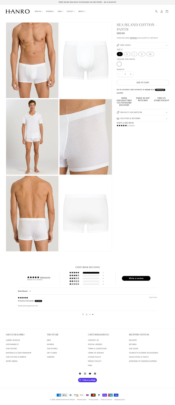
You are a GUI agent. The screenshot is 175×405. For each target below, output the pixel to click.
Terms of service (106, 399)
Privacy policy (94, 399)
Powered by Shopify (68, 399)
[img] (23, 298)
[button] (156, 11)
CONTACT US (93, 340)
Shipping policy (119, 399)
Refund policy (82, 399)
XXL (150, 54)
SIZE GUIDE (133, 349)
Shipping (133, 38)
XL (142, 54)
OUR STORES (52, 349)
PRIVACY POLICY (94, 361)
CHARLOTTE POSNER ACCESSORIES (143, 353)
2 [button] (86, 314)
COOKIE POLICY (94, 357)
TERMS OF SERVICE (96, 353)
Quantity (121, 69)
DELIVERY (133, 340)
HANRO (58, 399)
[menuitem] (38, 11)
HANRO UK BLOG (13, 340)
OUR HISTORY (11, 349)
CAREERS (51, 357)
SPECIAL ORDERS (95, 344)
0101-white (119, 64)
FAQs (90, 365)
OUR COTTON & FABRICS (16, 357)
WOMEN (50, 344)
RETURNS (133, 344)
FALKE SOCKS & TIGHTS (139, 357)
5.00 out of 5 (45, 277)
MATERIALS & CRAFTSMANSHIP (18, 353)
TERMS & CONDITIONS (97, 349)
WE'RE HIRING (11, 361)
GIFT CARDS (52, 353)
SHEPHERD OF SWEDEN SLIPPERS (143, 361)
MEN (49, 340)
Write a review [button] (136, 278)
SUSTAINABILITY (12, 344)
